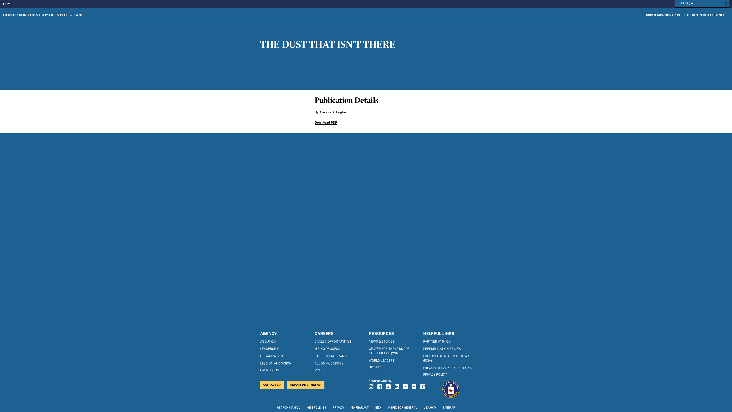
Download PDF (326, 122)
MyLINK (320, 370)
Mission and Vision (275, 363)
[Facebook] (380, 387)
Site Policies (316, 407)
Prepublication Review (442, 349)
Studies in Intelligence (704, 15)
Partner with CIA (437, 341)
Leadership (269, 349)
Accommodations (329, 363)
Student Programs (331, 356)
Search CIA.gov (288, 407)
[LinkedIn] (397, 387)
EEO (378, 407)
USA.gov (430, 407)
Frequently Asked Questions (447, 368)
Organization (271, 356)
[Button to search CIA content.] (726, 3)
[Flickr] (414, 387)
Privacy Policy (435, 374)
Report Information (305, 384)
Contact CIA (272, 384)
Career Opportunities (333, 341)
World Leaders (382, 360)
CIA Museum (269, 370)
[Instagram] (372, 387)
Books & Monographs (661, 15)
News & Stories (382, 341)
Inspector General (402, 407)
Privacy (338, 407)
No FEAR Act (360, 407)
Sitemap (449, 407)
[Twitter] (389, 387)
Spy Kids (375, 367)
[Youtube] (406, 387)
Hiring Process (327, 349)
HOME (7, 4)
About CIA (268, 341)
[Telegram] (423, 387)
